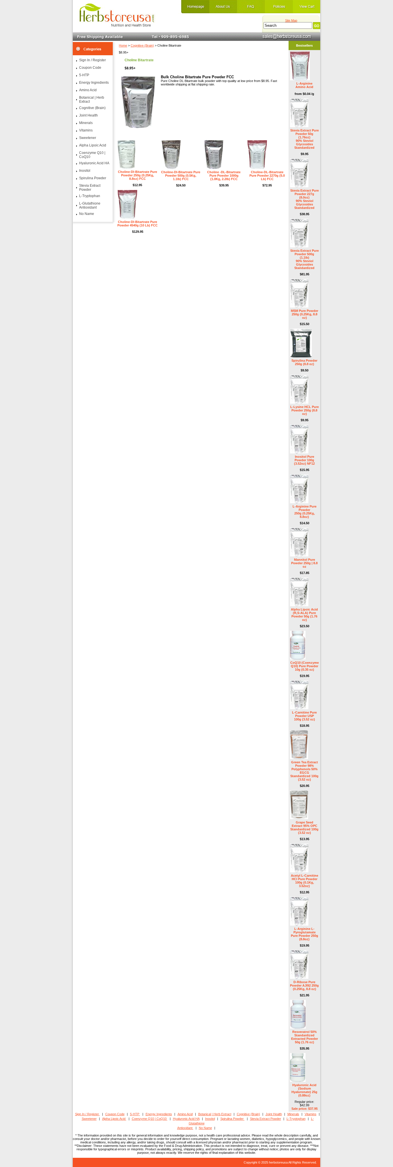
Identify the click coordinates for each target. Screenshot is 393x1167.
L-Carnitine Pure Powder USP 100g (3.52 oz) (304, 716)
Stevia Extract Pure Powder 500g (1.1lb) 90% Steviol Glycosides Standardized (304, 259)
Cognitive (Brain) (142, 45)
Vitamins (86, 130)
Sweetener (87, 138)
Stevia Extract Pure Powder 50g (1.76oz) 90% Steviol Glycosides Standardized (304, 139)
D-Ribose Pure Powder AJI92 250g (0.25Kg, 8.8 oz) (304, 985)
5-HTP (84, 75)
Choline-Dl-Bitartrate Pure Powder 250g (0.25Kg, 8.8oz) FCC (137, 175)
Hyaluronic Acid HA (94, 163)
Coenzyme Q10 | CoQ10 (92, 155)
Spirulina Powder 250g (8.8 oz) (304, 362)
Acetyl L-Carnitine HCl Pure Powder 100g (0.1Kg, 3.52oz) (304, 881)
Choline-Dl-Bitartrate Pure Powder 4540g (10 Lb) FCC (137, 223)
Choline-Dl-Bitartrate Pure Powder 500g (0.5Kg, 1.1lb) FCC (180, 175)
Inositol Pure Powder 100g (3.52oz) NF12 (304, 460)
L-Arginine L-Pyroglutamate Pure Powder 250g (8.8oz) (304, 934)
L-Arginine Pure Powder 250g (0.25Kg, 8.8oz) (304, 511)
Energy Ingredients (94, 83)
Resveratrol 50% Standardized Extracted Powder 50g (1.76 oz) (304, 1037)
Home (123, 45)
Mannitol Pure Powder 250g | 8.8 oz (304, 563)
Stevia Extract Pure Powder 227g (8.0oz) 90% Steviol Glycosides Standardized (304, 199)
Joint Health (88, 115)
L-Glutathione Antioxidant (89, 205)
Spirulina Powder (92, 178)
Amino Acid (88, 90)
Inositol (84, 171)
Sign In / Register (92, 60)
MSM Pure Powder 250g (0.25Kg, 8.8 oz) (304, 314)
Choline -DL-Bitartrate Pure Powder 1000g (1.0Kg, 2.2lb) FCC (224, 175)
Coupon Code (90, 68)
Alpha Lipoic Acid (92, 145)
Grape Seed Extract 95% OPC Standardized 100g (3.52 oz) (304, 827)
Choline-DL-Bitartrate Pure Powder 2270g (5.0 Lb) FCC (267, 175)
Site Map (291, 20)
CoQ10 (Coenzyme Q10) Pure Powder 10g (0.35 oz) (304, 666)
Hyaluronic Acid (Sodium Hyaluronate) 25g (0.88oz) (304, 1090)
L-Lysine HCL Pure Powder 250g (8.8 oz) (304, 410)
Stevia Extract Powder (89, 188)
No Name (86, 214)
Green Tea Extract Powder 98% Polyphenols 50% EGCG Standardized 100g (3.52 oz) (304, 770)
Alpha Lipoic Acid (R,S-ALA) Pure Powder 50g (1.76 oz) (304, 614)
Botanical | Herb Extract (91, 100)
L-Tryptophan (89, 196)
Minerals (86, 123)
